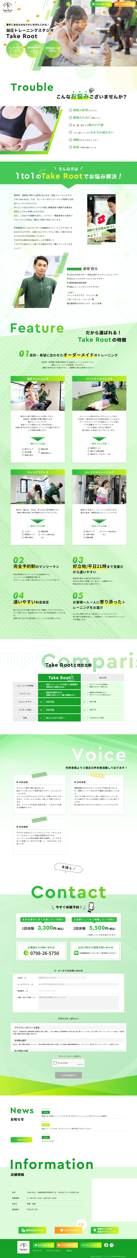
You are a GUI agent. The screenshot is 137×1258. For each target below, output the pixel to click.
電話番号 (20, 990)
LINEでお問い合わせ (102, 4)
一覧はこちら (21, 1140)
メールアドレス (23, 984)
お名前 (19, 977)
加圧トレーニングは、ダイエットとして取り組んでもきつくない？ (67, 1128)
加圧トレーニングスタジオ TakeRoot (108, 1256)
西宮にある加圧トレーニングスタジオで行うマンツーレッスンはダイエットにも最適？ (74, 1116)
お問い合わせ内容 (24, 997)
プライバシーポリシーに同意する (69, 1056)
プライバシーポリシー (54, 1251)
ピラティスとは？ (48, 1141)
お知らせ (69, 1251)
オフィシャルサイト (92, 1245)
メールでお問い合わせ (126, 4)
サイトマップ (37, 1251)
